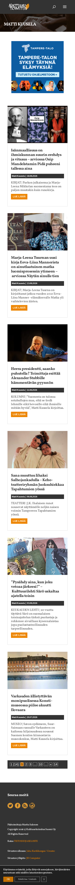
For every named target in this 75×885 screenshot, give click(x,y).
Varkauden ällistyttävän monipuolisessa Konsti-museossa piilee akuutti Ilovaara (31, 703)
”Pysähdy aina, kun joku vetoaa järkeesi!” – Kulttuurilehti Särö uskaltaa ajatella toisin (35, 589)
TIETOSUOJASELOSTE (26, 841)
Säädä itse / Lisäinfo (27, 879)
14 (55, 764)
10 (40, 764)
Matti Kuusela (18, 176)
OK (8, 879)
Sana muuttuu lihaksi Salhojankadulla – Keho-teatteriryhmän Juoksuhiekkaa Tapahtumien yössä (37, 482)
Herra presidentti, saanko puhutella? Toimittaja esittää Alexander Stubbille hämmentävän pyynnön (35, 375)
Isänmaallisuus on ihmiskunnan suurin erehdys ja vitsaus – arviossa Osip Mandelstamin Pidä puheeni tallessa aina (36, 160)
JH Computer (33, 858)
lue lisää (19, 196)
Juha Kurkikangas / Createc (41, 851)
